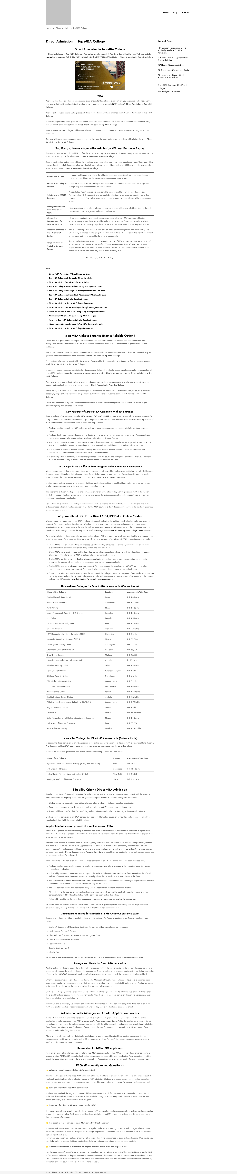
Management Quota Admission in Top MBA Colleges (72, 315)
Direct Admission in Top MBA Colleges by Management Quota (77, 311)
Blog (175, 12)
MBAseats (176, 91)
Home (165, 12)
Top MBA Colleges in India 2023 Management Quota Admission (77, 294)
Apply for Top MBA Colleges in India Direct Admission (73, 320)
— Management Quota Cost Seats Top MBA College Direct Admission (122, 530)
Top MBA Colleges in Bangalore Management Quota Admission (77, 290)
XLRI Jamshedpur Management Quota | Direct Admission (173, 59)
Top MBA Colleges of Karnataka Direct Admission (71, 278)
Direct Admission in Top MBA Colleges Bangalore (71, 303)
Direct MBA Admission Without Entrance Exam (69, 273)
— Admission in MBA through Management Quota (92, 579)
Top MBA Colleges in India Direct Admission (69, 299)
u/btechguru (165, 91)
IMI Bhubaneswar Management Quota (173, 70)
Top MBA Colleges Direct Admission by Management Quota (75, 286)
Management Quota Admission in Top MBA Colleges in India (76, 324)
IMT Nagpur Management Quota (171, 65)
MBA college (118, 104)
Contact (185, 12)
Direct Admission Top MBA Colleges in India (69, 282)
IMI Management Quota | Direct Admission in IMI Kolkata (171, 76)
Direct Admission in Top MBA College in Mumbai (71, 328)
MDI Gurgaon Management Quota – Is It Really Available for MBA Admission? (173, 50)
